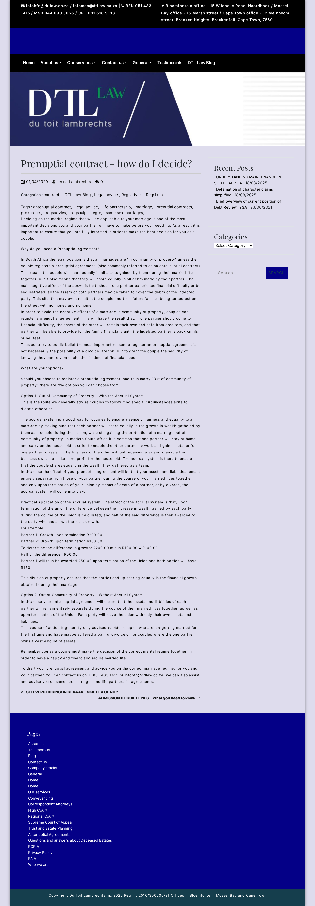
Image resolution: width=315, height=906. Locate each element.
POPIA (33, 846)
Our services (80, 62)
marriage (144, 206)
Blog (32, 755)
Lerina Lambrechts (73, 181)
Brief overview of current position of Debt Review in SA (247, 204)
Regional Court (41, 816)
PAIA (32, 858)
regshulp (79, 212)
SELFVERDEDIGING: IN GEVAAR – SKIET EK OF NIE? (72, 692)
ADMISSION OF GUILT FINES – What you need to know (146, 698)
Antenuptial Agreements (49, 834)
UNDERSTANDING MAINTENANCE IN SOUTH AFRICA (247, 180)
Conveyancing (40, 798)
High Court (37, 810)
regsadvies (56, 212)
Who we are (38, 864)
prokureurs (31, 212)
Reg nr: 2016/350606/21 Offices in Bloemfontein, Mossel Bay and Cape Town (195, 895)
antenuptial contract (52, 206)
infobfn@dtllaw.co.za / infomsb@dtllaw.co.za (71, 5)
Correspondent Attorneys (50, 804)
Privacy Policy (40, 852)
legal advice (87, 206)
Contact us (113, 62)
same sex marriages (124, 212)
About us (49, 62)
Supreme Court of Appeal (50, 822)
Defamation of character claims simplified (243, 192)
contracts (52, 194)
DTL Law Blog (201, 62)
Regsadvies (131, 194)
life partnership (117, 206)
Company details (42, 768)
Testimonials (170, 62)
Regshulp (154, 194)
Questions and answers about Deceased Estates (70, 840)
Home (29, 62)
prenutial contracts (174, 206)
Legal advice (106, 194)
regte (96, 212)
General (140, 62)
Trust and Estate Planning (50, 828)
